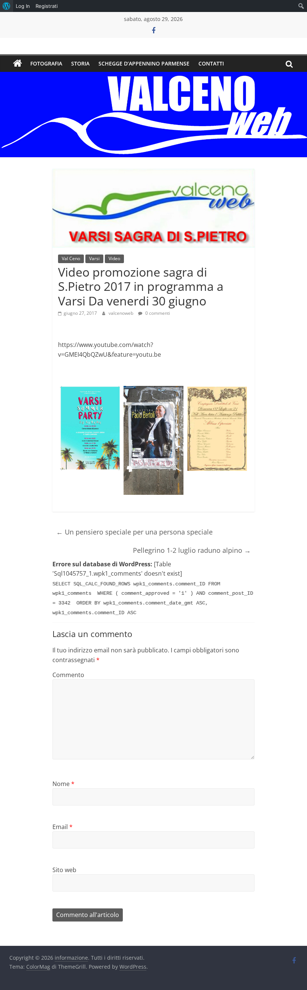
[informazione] (17, 63)
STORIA (80, 63)
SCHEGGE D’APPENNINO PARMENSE (143, 63)
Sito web (64, 870)
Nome (63, 784)
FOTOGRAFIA (46, 63)
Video (114, 258)
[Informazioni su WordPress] (6, 6)
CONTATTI (211, 63)
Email (62, 827)
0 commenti (157, 313)
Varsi (94, 258)
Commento (68, 675)
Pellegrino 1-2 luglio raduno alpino (192, 550)
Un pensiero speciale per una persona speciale (134, 531)
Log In (23, 6)
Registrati (47, 6)
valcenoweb (121, 313)
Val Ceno (71, 258)
